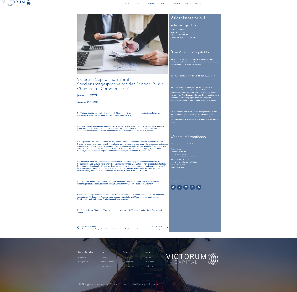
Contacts (176, 3)
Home (127, 3)
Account (198, 3)
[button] (173, 187)
